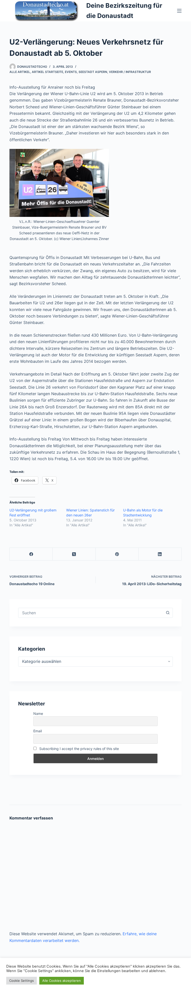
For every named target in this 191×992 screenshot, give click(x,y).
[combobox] (90, 613)
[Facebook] (31, 554)
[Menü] (179, 10)
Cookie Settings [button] (21, 981)
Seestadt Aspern (93, 72)
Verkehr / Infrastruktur (130, 72)
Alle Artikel (19, 72)
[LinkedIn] (160, 554)
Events (71, 72)
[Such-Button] (168, 613)
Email (37, 731)
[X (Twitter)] (74, 554)
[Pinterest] (117, 554)
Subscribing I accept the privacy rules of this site (78, 748)
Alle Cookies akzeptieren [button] (61, 981)
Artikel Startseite (47, 72)
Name (38, 713)
